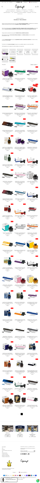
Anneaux (18, 9)
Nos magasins (4, 446)
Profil (2, 2)
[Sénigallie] (7, 428)
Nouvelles (3, 449)
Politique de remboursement (6, 456)
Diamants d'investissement (20, 12)
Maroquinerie (7, 12)
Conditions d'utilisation (5, 454)
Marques (29, 12)
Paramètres (10, 2)
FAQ (2, 451)
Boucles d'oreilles (10, 11)
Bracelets (24, 9)
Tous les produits (11, 9)
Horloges (25, 11)
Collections (21, 18)
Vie (12, 12)
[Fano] (32, 428)
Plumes (31, 11)
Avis (7, 2)
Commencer (18, 18)
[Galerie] (20, 428)
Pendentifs (19, 11)
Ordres (5, 2)
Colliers (30, 9)
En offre (34, 12)
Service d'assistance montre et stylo (7, 450)
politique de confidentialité (5, 455)
